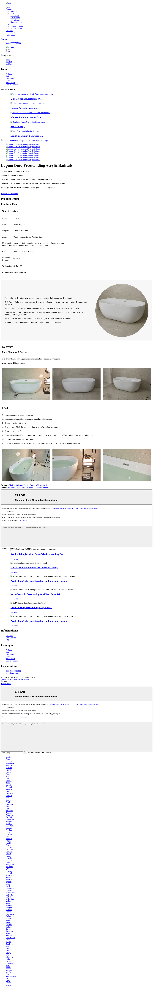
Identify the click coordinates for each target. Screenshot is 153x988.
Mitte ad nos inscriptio (9, 194)
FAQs (13, 33)
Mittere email (6, 684)
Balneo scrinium (17, 22)
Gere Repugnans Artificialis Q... (26, 99)
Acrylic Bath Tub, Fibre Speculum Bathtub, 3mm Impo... (39, 581)
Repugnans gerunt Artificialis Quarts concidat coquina (28, 487)
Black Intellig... (18, 126)
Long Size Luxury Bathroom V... (27, 136)
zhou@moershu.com (13, 673)
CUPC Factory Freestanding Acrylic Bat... (31, 607)
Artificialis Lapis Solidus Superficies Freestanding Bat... (38, 554)
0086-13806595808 (13, 43)
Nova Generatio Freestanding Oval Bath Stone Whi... (37, 594)
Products (9, 9)
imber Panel (15, 20)
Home (8, 7)
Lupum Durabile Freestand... (25, 108)
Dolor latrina (15, 18)
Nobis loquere (11, 35)
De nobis (9, 31)
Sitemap (15, 679)
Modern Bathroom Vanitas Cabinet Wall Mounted (28, 485)
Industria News (16, 28)
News (8, 24)
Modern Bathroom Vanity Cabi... (27, 117)
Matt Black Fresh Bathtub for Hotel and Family (34, 567)
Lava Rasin (15, 16)
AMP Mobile (24, 679)
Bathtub (13, 11)
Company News (17, 26)
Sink (12, 13)
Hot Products (6, 679)
